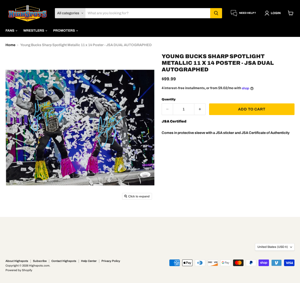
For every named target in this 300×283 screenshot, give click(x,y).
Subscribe (40, 261)
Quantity (169, 99)
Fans (10, 30)
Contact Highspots (63, 261)
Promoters (64, 30)
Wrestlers (34, 30)
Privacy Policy (110, 261)
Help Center (89, 261)
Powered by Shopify (18, 270)
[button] (273, 13)
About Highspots (16, 261)
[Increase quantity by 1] (200, 109)
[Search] (216, 13)
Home (10, 45)
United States (272, 247)
